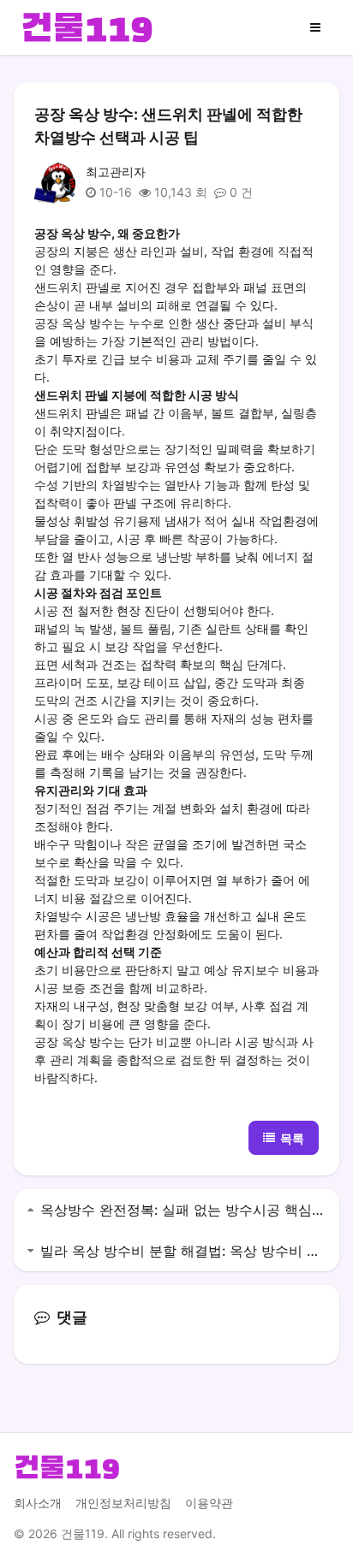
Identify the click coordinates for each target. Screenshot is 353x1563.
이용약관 (209, 1502)
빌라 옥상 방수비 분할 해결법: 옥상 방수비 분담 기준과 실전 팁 (183, 1250)
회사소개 (38, 1502)
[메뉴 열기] (315, 27)
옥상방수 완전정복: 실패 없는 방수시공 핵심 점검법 (183, 1209)
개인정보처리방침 (123, 1502)
